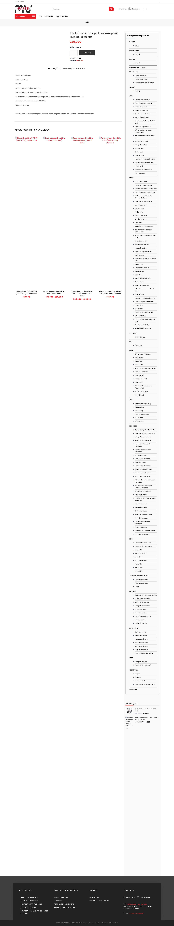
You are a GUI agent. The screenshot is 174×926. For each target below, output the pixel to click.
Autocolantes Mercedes (143, 473)
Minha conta (122, 9)
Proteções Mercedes (142, 534)
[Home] (24, 9)
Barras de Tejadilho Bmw (143, 185)
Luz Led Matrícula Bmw (143, 328)
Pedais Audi (139, 166)
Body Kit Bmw (139, 295)
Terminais (79, 60)
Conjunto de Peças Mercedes (145, 433)
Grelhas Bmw (139, 282)
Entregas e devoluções (64, 907)
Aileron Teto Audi (141, 107)
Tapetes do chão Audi (142, 114)
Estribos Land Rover (141, 643)
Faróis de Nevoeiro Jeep (143, 404)
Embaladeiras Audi (141, 141)
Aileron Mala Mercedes (143, 466)
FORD (131, 350)
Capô (137, 46)
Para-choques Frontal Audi (144, 163)
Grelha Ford (139, 365)
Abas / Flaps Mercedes (143, 476)
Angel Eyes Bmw (140, 219)
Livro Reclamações (29, 897)
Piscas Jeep (139, 418)
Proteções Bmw (140, 316)
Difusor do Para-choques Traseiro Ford (143, 387)
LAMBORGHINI (134, 50)
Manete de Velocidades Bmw (145, 298)
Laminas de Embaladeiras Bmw (145, 189)
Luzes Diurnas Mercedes (143, 440)
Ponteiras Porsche (141, 623)
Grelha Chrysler (140, 337)
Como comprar (61, 897)
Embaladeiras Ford (141, 392)
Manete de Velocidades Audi (145, 159)
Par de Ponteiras (140, 76)
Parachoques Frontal (138, 68)
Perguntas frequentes (99, 901)
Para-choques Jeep (142, 414)
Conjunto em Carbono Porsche (146, 595)
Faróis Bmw (139, 264)
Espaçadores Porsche (142, 606)
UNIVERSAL (133, 689)
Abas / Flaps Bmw (141, 182)
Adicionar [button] (26, 297)
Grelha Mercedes (141, 511)
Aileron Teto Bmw (141, 216)
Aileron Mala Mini (140, 553)
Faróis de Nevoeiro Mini (143, 543)
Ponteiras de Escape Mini (143, 546)
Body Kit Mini (139, 557)
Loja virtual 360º (62, 16)
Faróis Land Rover (141, 636)
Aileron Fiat (138, 346)
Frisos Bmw (138, 275)
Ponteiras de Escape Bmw (144, 312)
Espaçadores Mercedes (143, 437)
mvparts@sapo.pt (136, 913)
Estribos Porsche (140, 609)
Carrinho (58, 901)
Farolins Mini (139, 550)
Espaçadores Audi (141, 145)
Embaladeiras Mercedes (143, 491)
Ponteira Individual (141, 79)
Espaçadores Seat (141, 662)
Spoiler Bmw (139, 212)
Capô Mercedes (140, 462)
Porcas (137, 587)
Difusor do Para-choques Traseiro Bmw (143, 231)
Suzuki (132, 87)
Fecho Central (140, 681)
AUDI (131, 96)
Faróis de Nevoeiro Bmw (143, 268)
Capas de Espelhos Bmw (143, 252)
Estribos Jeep (139, 421)
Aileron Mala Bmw (141, 205)
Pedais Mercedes (141, 527)
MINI (131, 539)
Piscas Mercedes (140, 455)
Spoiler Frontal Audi (141, 110)
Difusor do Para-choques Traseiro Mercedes (143, 487)
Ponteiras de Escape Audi (143, 170)
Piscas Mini (138, 571)
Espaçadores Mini (141, 560)
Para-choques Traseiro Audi (144, 103)
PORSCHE (132, 591)
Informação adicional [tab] (74, 68)
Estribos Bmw (139, 255)
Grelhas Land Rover (141, 646)
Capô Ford (138, 382)
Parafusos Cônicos (141, 583)
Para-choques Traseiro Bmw (145, 192)
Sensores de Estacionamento (145, 684)
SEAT (131, 658)
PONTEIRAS (133, 72)
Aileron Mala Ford (141, 379)
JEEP (131, 400)
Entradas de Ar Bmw (142, 244)
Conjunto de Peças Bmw (143, 201)
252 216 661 (131, 904)
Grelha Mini (138, 568)
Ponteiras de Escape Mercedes (145, 531)
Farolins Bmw (139, 271)
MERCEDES (133, 426)
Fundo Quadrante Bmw (143, 278)
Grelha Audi (139, 152)
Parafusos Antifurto (141, 580)
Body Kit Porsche (140, 613)
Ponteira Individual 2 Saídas (144, 83)
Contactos (49, 16)
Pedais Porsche (140, 620)
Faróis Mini (138, 564)
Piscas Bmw (139, 309)
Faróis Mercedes (140, 504)
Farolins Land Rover (141, 639)
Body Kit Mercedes (141, 518)
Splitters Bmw (139, 209)
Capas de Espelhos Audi (143, 127)
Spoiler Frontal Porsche (143, 599)
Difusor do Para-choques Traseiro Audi (143, 131)
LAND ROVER (133, 628)
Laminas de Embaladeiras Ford (145, 368)
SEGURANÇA (133, 670)
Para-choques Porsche (143, 616)
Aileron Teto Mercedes (143, 459)
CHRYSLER (132, 333)
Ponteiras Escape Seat (142, 665)
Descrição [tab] (53, 68)
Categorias (20, 16)
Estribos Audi (139, 148)
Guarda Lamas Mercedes (143, 514)
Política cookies (28, 907)
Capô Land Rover (141, 632)
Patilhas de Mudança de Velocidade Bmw (143, 197)
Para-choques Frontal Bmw (144, 302)
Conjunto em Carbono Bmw (144, 226)
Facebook (130, 897)
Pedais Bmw (139, 305)
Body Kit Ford (139, 395)
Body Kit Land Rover (141, 650)
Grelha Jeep (139, 411)
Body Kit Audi (139, 156)
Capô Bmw (138, 223)
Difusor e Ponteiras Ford (143, 354)
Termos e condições (30, 901)
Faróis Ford (138, 361)
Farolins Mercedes (141, 507)
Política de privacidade (31, 904)
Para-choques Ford (141, 372)
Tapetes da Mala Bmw (142, 325)
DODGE (132, 42)
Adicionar (87, 53)
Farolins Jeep (139, 407)
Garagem (136, 9)
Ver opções (54, 297)
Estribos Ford (139, 358)
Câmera (138, 677)
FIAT (131, 342)
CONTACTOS (20, 2)
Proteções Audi (140, 173)
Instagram (145, 897)
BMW (131, 178)
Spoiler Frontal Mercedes (143, 469)
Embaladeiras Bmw (141, 241)
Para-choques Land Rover (144, 653)
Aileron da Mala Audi (142, 117)
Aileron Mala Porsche (142, 602)
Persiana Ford (139, 375)
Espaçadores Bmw (141, 248)
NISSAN (132, 59)
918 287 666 (142, 904)
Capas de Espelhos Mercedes (145, 430)
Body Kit (137, 54)
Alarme (137, 674)
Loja (40, 16)
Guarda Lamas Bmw (142, 285)
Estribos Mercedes (141, 495)
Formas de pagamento (64, 904)
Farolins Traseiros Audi (142, 100)
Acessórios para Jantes (138, 576)
